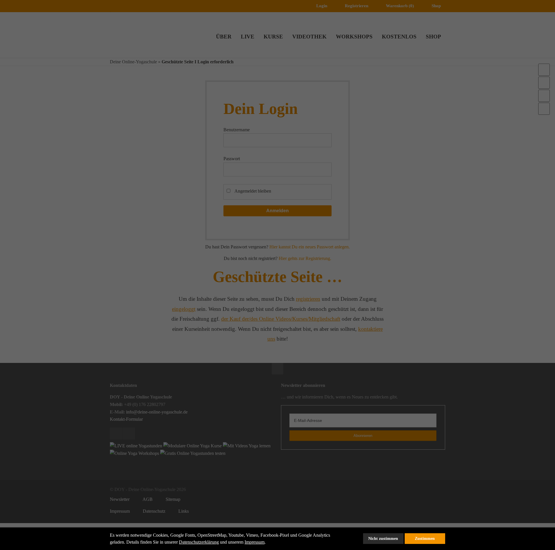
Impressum (254, 542)
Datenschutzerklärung (199, 542)
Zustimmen (425, 538)
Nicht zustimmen (383, 538)
